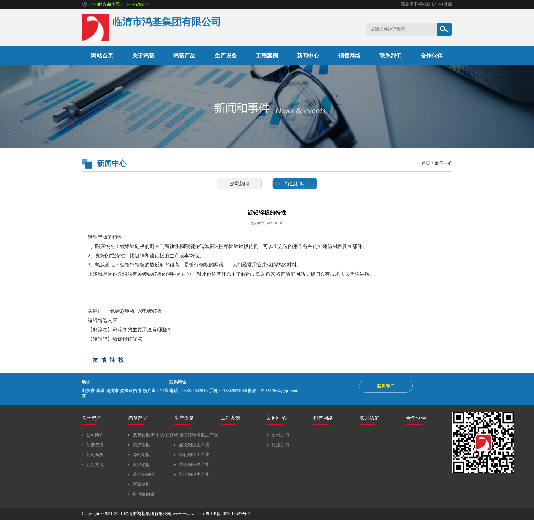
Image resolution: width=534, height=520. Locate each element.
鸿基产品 (184, 55)
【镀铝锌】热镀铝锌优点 (115, 339)
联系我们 (390, 55)
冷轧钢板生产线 (194, 454)
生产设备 (226, 55)
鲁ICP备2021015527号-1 (227, 513)
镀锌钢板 (141, 464)
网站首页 (102, 55)
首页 (426, 163)
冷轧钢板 (141, 454)
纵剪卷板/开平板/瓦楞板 (155, 435)
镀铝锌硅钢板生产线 (198, 435)
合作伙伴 (432, 55)
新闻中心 (308, 55)
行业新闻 (295, 183)
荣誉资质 (95, 444)
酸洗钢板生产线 (194, 444)
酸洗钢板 (141, 444)
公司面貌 (95, 454)
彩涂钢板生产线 (194, 474)
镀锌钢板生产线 (194, 464)
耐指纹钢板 (143, 494)
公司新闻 (239, 183)
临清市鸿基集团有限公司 (148, 513)
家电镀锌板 (149, 311)
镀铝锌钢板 (143, 474)
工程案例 (267, 55)
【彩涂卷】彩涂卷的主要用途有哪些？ (130, 329)
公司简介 (95, 435)
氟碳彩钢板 (122, 311)
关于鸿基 (143, 55)
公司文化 (95, 464)
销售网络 (349, 55)
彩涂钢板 (141, 484)
